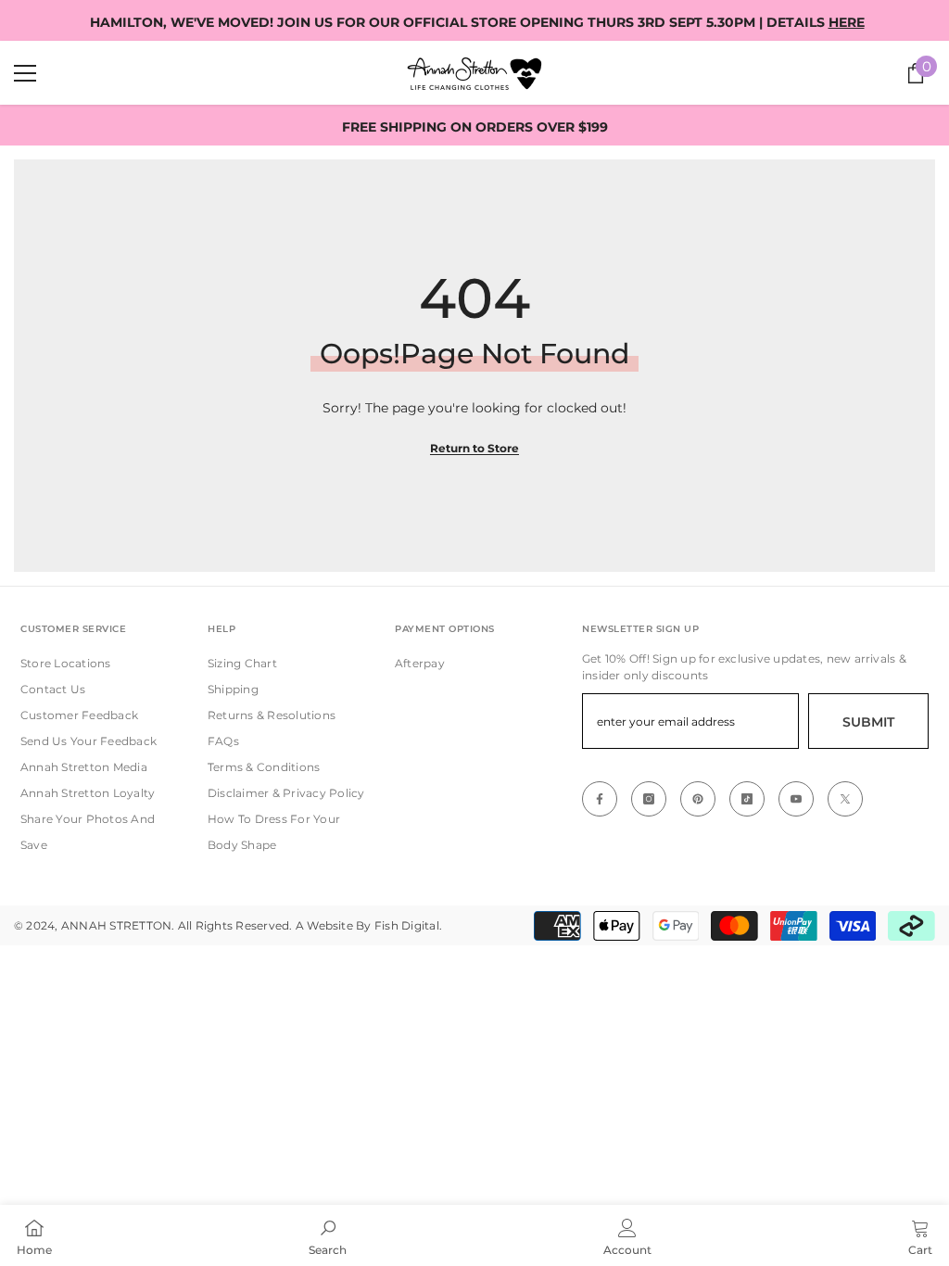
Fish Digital (406, 925)
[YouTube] (796, 799)
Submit (868, 722)
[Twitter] (845, 799)
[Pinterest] (697, 799)
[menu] (25, 73)
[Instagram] (648, 799)
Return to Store (474, 448)
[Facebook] (599, 799)
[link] (327, 1235)
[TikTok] (747, 799)
